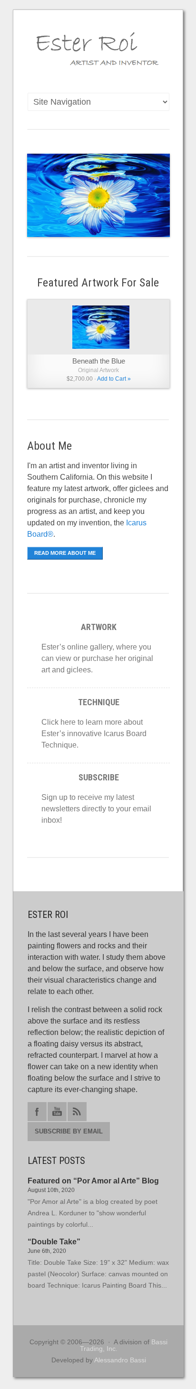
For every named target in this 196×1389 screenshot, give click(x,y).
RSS (77, 1111)
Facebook (37, 1111)
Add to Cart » (114, 378)
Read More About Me (65, 553)
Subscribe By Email (69, 1131)
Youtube (57, 1111)
